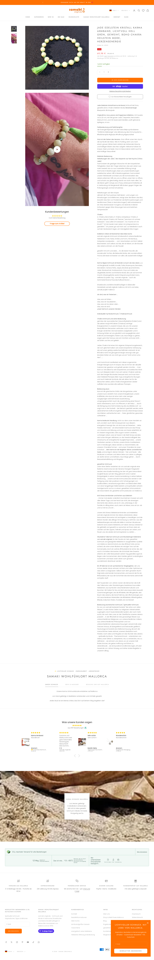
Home (28, 17)
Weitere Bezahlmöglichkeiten (120, 91)
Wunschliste (74, 17)
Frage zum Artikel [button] (57, 223)
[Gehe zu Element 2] (14, 38)
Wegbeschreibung (110, 935)
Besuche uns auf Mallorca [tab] (97, 684)
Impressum (136, 914)
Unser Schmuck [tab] (51, 684)
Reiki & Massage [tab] (72, 684)
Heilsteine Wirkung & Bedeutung (83, 935)
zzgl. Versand (108, 56)
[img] (77, 725)
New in (51, 17)
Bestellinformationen (79, 917)
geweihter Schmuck (110, 928)
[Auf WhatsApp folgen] (39, 942)
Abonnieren (13, 931)
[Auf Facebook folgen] (6, 942)
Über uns (106, 914)
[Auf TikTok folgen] (33, 942)
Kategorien (39, 17)
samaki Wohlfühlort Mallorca (96, 17)
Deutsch (125, 10)
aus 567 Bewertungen (76, 728)
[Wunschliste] (143, 10)
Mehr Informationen (142, 851)
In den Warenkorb (120, 80)
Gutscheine (75, 928)
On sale (61, 17)
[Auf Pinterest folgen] (22, 942)
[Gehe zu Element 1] (14, 29)
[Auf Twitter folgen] (11, 942)
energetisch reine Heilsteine (81, 931)
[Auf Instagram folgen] (17, 942)
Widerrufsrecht (137, 917)
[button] (75, 755)
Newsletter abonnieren (131, 951)
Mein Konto (75, 921)
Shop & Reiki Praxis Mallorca (113, 917)
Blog (126, 17)
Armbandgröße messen (80, 924)
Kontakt (117, 17)
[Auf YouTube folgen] (28, 942)
